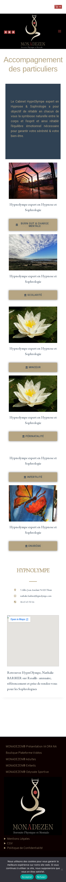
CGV (10, 843)
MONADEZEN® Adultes (21, 759)
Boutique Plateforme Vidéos (24, 753)
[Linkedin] (5, 32)
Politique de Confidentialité (25, 848)
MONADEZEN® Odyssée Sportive (27, 772)
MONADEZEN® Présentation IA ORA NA (31, 747)
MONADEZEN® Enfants (21, 766)
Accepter (27, 877)
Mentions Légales (18, 839)
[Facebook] (13, 32)
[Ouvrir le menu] (60, 31)
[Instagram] (9, 32)
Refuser (41, 877)
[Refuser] (61, 869)
